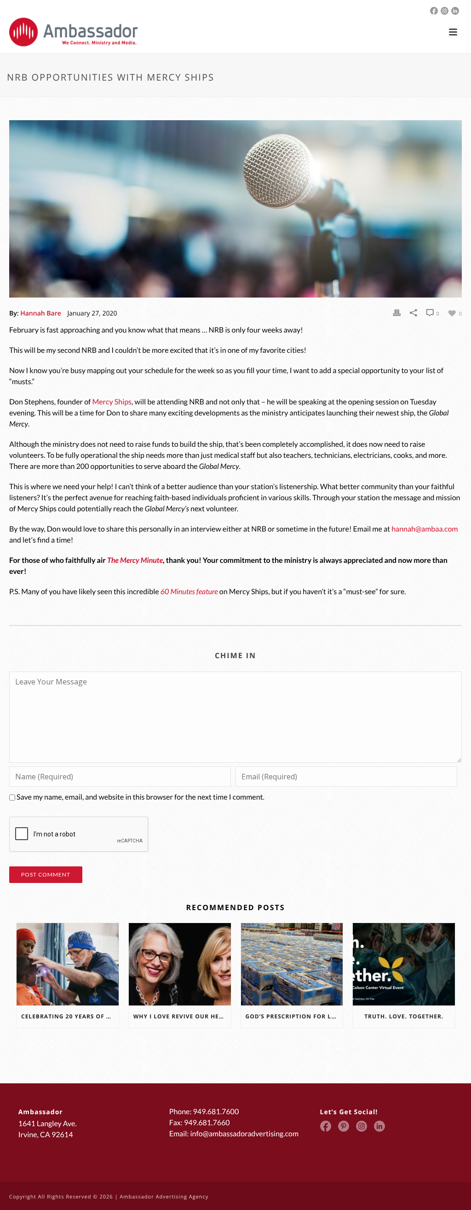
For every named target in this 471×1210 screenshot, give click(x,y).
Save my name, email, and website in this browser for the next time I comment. (140, 797)
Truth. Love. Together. (403, 1016)
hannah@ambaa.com (424, 529)
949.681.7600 (216, 1111)
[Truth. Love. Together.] (404, 964)
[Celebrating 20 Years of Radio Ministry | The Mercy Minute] (68, 964)
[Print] (397, 313)
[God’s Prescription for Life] (292, 964)
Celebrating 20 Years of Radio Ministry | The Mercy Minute (70, 1016)
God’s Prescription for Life (293, 1016)
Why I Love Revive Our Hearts (182, 1016)
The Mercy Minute (135, 560)
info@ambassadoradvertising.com (244, 1133)
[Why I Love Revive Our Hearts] (180, 964)
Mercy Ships (112, 401)
